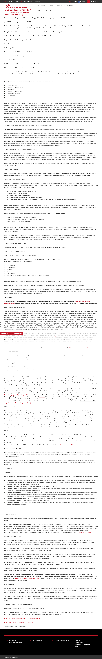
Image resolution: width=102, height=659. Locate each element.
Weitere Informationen (47, 336)
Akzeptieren (6, 333)
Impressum (57, 336)
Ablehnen (18, 333)
